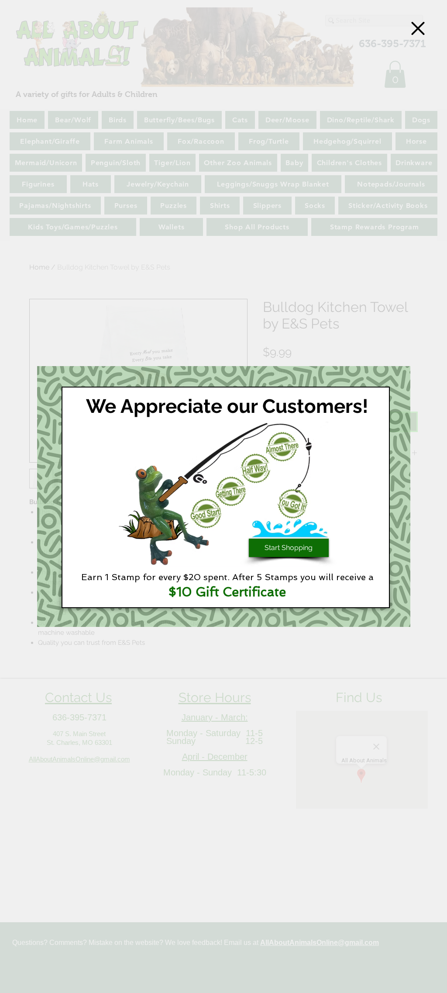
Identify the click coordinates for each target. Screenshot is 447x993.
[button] (418, 28)
